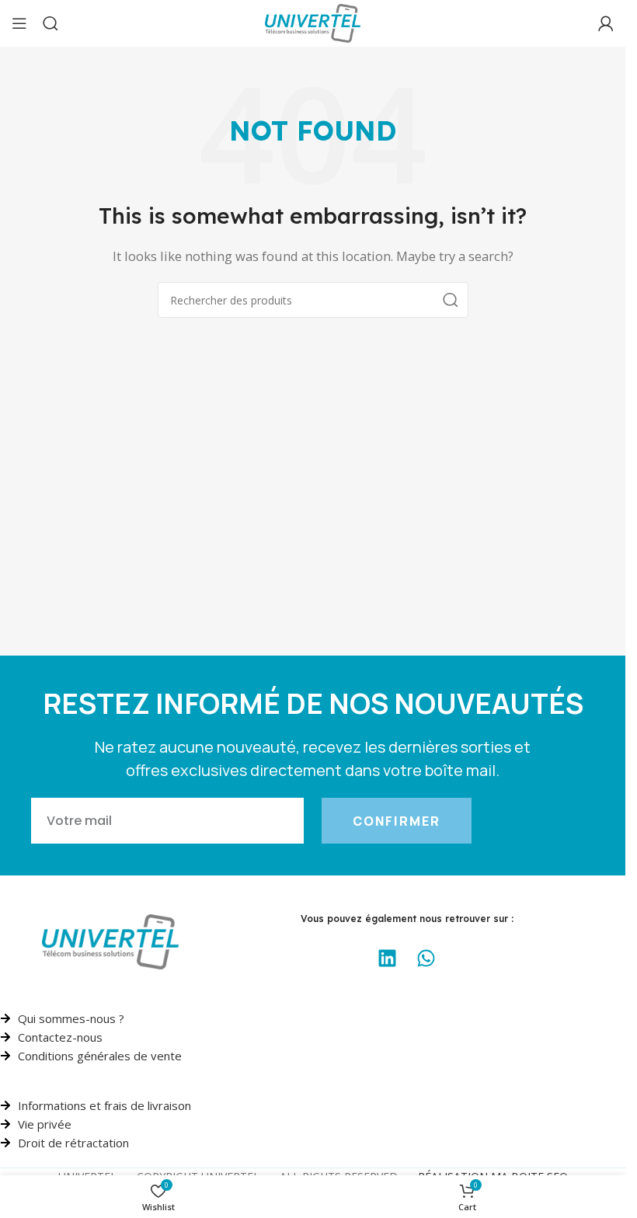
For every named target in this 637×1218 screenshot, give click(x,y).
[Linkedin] (387, 958)
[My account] (605, 23)
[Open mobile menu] (19, 23)
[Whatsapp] (426, 958)
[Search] (50, 23)
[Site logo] (312, 22)
